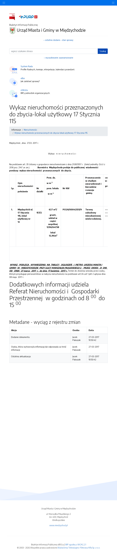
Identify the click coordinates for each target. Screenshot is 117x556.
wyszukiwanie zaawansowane (59, 57)
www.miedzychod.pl (58, 525)
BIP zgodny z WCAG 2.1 (75, 544)
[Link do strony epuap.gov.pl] (28, 16)
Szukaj (103, 51)
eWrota (24, 90)
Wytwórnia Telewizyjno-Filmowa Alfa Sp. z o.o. (79, 547)
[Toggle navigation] (113, 2)
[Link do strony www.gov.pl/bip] (13, 16)
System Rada (27, 66)
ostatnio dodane (52, 40)
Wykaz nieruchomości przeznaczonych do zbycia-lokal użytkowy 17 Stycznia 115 (50, 133)
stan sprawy (67, 40)
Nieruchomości (30, 129)
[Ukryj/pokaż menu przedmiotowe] (3, 2)
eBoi (23, 78)
